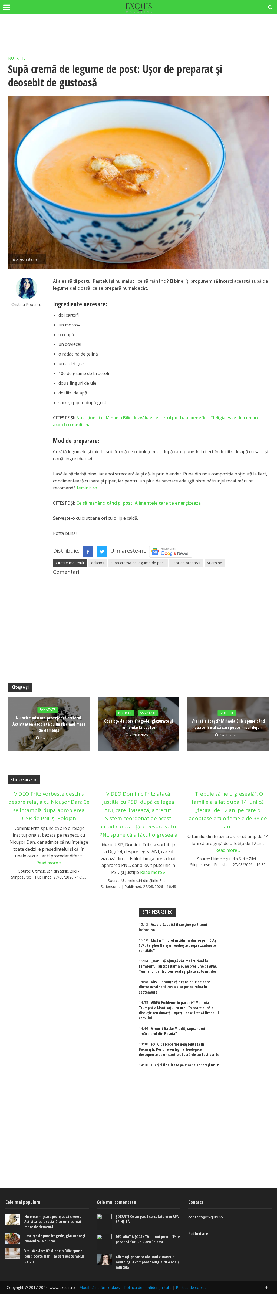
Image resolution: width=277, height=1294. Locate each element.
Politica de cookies (192, 1287)
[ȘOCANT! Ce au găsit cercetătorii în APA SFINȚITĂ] (104, 1222)
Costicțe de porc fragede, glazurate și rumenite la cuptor (138, 724)
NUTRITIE (16, 58)
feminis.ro (87, 488)
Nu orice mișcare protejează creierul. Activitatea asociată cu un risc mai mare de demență (48, 724)
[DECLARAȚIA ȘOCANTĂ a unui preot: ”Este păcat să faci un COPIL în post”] (104, 1242)
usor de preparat (186, 562)
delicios (97, 562)
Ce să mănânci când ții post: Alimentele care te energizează (138, 503)
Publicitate (198, 1233)
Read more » (48, 863)
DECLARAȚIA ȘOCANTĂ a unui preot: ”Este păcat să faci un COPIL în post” (148, 1239)
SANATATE (47, 709)
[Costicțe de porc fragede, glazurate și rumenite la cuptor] (12, 1238)
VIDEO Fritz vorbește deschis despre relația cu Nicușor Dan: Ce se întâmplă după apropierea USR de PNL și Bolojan (49, 806)
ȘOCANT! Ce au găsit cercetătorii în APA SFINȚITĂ (147, 1219)
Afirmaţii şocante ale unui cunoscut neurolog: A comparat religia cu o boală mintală (148, 1262)
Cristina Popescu (26, 304)
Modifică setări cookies (99, 1287)
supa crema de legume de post (138, 562)
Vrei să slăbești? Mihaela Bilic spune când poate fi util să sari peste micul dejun (228, 724)
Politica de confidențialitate (148, 1287)
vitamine (214, 562)
